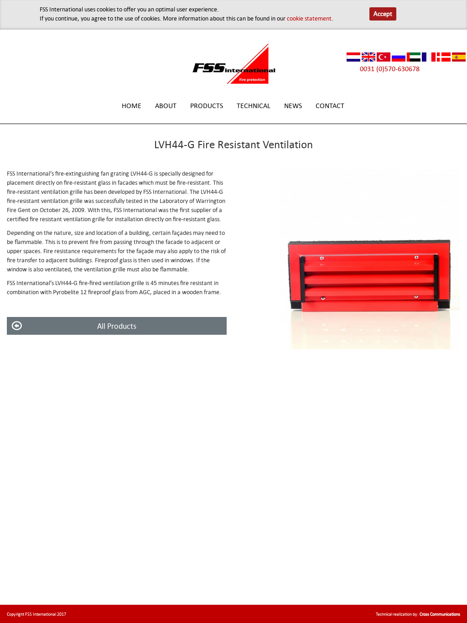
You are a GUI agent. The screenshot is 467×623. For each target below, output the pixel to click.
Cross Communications (440, 614)
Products (206, 105)
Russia (398, 57)
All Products (116, 326)
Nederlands (353, 57)
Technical (253, 105)
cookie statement (309, 18)
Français (429, 57)
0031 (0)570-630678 (390, 68)
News (293, 105)
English (368, 57)
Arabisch (413, 57)
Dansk (444, 57)
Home (131, 105)
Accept (383, 13)
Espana (459, 57)
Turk (383, 57)
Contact (330, 105)
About (165, 105)
